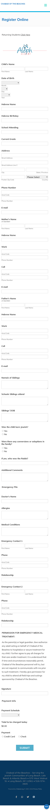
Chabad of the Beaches (13, 4)
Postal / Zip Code (7, 180)
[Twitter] (28, 796)
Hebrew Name (8, 104)
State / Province (42, 172)
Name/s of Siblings (10, 377)
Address (5, 150)
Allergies (5, 508)
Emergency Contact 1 (11, 541)
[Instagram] (33, 796)
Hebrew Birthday (9, 116)
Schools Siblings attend (13, 394)
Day (2, 92)
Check (23, 736)
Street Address (7, 158)
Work (4, 247)
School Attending (9, 127)
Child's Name (7, 64)
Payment (5, 732)
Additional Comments (12, 470)
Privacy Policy (37, 789)
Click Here (25, 34)
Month (3, 85)
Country (45, 180)
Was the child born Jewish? (14, 427)
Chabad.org (20, 789)
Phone (4, 555)
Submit (25, 747)
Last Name (29, 71)
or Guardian (5, 221)
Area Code (5, 195)
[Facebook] (16, 796)
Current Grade (8, 139)
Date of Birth (7, 78)
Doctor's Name (8, 496)
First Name (5, 71)
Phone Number (8, 187)
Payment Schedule (10, 710)
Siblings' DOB (8, 410)
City (2, 172)
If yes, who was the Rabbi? (14, 458)
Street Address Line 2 (9, 165)
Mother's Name (8, 219)
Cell (3, 267)
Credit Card (9, 736)
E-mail (4, 207)
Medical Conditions (10, 524)
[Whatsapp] (22, 796)
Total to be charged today (14, 722)
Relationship (7, 575)
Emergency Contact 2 (11, 586)
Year (3, 98)
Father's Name (8, 298)
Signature (6, 689)
